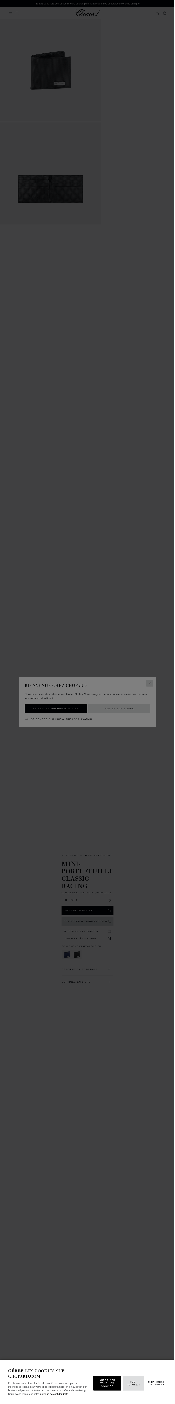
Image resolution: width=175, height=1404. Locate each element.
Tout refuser (133, 1383)
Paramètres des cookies (156, 1383)
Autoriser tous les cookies (107, 1383)
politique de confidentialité (54, 1394)
